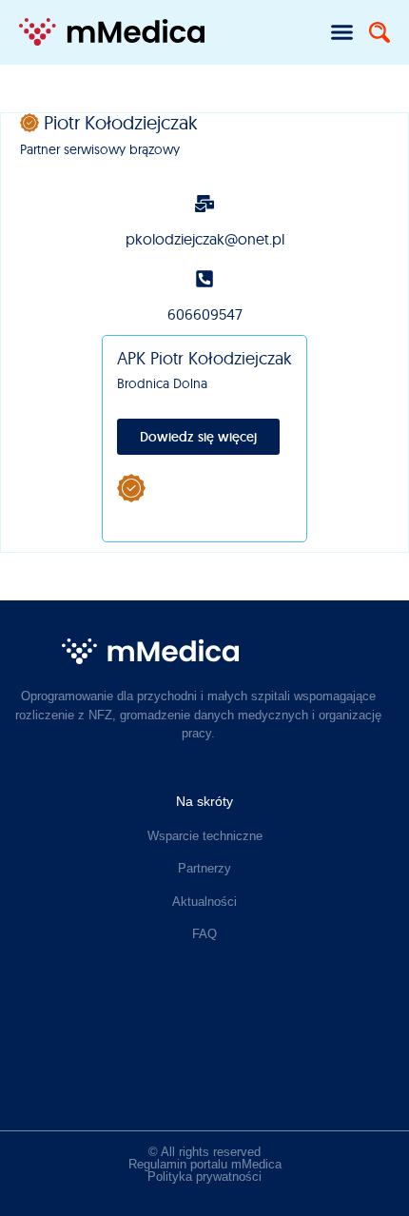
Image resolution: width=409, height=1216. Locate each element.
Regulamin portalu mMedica (205, 1164)
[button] (342, 32)
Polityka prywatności (204, 1176)
